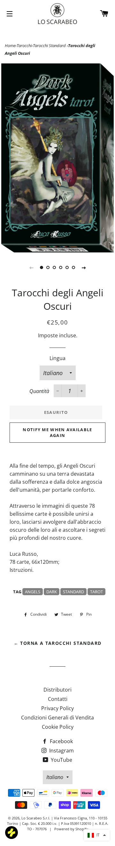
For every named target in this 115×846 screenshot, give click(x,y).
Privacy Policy (57, 708)
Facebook (61, 741)
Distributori (57, 689)
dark (51, 592)
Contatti (57, 698)
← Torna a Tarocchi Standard (58, 643)
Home (10, 45)
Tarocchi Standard (50, 45)
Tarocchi (24, 45)
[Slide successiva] (84, 267)
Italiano (54, 777)
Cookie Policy (57, 726)
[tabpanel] (57, 157)
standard (73, 592)
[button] (97, 835)
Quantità (39, 391)
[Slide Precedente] (31, 267)
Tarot (96, 592)
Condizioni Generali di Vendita (57, 717)
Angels (32, 592)
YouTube (61, 759)
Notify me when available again (57, 432)
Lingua (57, 358)
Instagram (61, 750)
